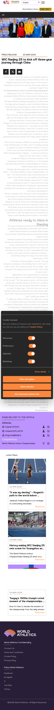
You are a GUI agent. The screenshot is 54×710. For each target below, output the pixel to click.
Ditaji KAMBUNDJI (13, 435)
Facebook (8, 673)
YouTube (8, 685)
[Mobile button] (42, 2)
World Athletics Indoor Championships (18, 443)
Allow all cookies (27, 379)
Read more (40, 506)
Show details (40, 372)
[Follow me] (3, 427)
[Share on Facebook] (6, 72)
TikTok (7, 689)
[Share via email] (19, 72)
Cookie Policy (36, 327)
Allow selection (27, 387)
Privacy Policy (10, 660)
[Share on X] (12, 72)
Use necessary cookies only (27, 394)
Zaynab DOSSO (12, 427)
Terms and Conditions (13, 652)
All (3, 15)
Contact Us (9, 648)
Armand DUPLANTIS (14, 431)
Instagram (8, 677)
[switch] (32, 346)
